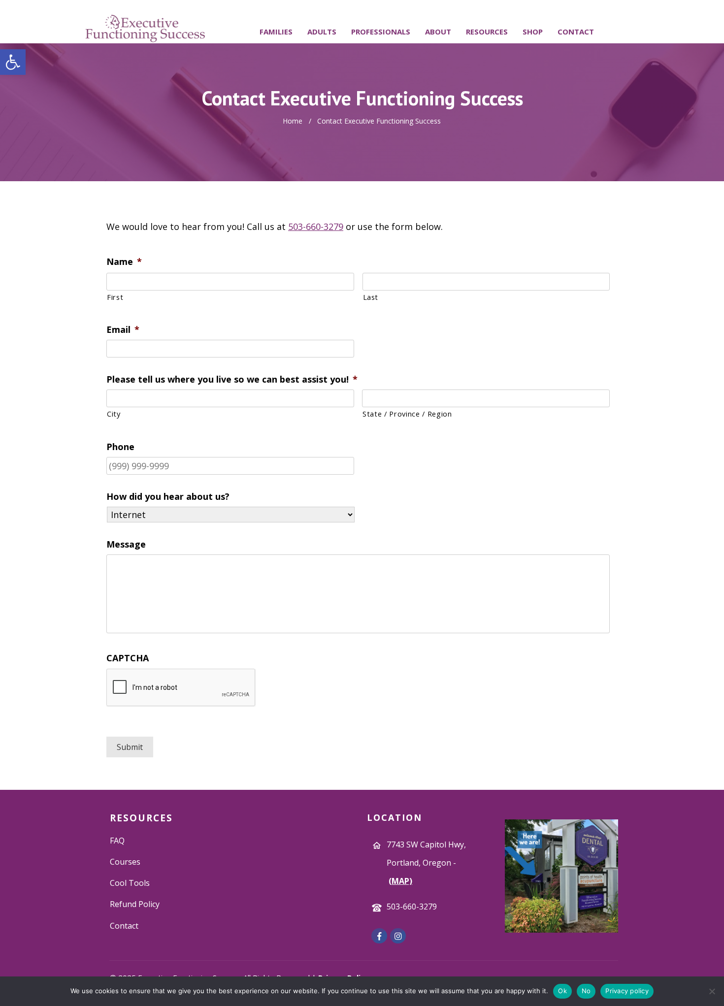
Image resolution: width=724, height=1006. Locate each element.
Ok (562, 991)
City (114, 414)
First (115, 297)
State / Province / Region (407, 414)
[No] (712, 991)
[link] (13, 62)
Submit (130, 747)
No (586, 991)
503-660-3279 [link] (315, 226)
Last (371, 297)
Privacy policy (627, 991)
